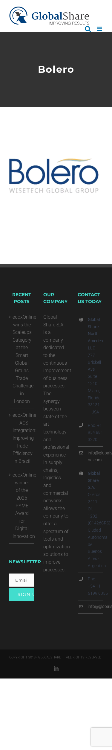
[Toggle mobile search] (88, 29)
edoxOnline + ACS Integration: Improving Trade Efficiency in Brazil (22, 438)
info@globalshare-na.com (95, 457)
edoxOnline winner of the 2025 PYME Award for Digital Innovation (22, 505)
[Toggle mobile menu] (100, 29)
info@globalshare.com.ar (95, 606)
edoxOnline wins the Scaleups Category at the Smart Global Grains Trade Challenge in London (22, 359)
